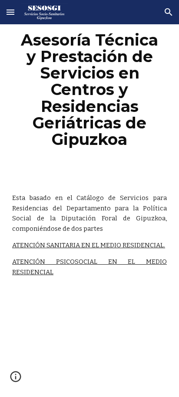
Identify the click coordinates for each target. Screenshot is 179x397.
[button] (10, 12)
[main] (89, 90)
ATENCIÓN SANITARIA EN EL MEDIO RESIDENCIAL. (88, 245)
